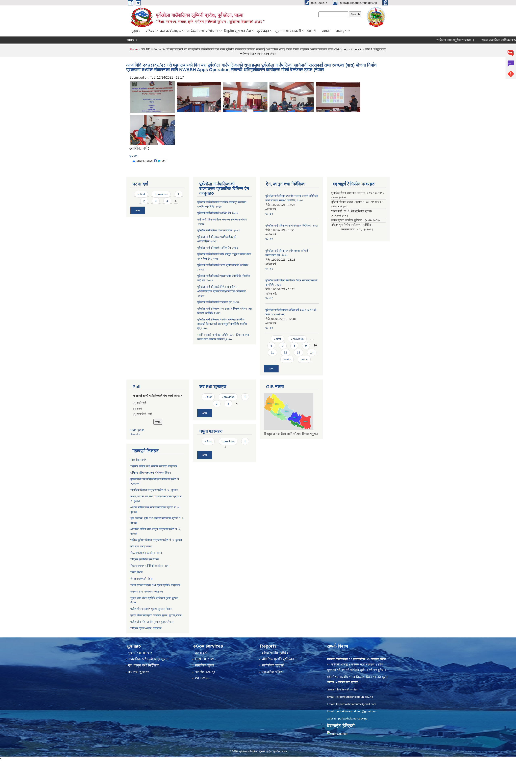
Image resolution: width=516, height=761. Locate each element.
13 (298, 352)
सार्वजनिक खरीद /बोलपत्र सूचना (148, 659)
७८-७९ (133, 155)
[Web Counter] (337, 733)
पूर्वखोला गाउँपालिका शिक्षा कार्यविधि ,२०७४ (218, 230)
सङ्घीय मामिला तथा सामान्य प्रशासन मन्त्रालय (153, 466)
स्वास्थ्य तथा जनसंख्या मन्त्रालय (146, 591)
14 (311, 352)
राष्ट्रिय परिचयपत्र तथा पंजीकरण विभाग (150, 472)
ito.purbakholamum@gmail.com (356, 704)
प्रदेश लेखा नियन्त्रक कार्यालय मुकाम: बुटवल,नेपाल (155, 615)
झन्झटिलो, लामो (144, 414)
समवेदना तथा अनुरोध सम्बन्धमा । (434, 40)
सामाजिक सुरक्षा (204, 665)
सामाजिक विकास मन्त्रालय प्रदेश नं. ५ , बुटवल (154, 490)
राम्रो (139, 408)
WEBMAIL (202, 678)
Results (135, 434)
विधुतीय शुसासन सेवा (237, 31)
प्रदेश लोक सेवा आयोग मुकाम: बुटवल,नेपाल (151, 621)
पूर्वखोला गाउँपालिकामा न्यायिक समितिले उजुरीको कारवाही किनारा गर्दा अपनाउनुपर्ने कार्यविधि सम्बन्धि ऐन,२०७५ (222, 324)
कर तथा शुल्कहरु (138, 672)
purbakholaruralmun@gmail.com (356, 711)
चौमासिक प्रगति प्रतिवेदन (278, 659)
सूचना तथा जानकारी (288, 31)
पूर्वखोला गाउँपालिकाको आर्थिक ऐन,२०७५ (217, 213)
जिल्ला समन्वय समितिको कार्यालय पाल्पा (149, 565)
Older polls (137, 429)
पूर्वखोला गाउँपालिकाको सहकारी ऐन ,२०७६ (218, 302)
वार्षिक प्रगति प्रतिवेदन (276, 653)
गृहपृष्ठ (135, 31)
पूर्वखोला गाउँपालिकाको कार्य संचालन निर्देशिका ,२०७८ (292, 225)
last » (304, 359)
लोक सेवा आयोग (138, 459)
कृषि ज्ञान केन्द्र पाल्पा (141, 546)
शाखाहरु (341, 31)
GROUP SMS (205, 659)
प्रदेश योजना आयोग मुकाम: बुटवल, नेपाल (151, 608)
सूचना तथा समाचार (140, 653)
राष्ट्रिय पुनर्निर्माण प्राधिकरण (144, 559)
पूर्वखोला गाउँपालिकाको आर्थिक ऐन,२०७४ (217, 247)
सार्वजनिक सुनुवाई (273, 665)
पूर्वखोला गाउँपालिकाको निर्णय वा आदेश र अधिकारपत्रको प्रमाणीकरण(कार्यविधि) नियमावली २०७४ (221, 291)
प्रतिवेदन (263, 31)
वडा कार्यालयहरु (170, 31)
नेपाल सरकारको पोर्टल (141, 578)
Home (134, 49)
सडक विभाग (136, 572)
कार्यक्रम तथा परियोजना (202, 31)
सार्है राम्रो (141, 402)
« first (141, 194)
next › (287, 359)
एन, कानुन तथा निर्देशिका (143, 665)
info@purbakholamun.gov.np (354, 696)
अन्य (137, 210)
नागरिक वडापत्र (205, 672)
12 (285, 352)
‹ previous (161, 194)
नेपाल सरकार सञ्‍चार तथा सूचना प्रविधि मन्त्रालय (155, 585)
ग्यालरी (311, 31)
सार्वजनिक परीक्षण (272, 672)
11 (272, 352)
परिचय (150, 31)
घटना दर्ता (201, 653)
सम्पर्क (326, 31)
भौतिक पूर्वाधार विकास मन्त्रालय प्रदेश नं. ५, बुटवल (156, 540)
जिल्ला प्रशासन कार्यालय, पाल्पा (146, 552)
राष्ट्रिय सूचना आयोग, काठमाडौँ (145, 628)
